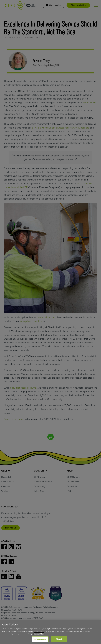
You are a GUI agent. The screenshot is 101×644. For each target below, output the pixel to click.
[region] (50, 632)
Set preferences (40, 639)
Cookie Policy (39, 634)
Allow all (59, 639)
